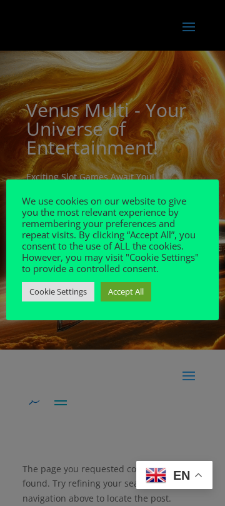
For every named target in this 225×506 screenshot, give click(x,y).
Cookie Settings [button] (58, 291)
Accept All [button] (126, 291)
